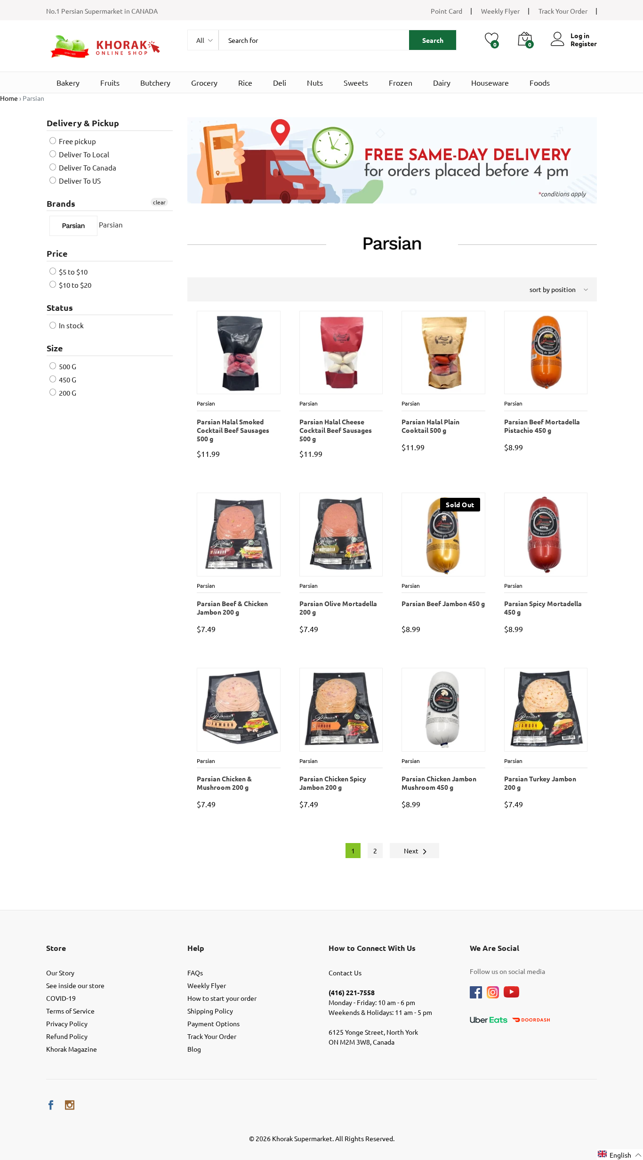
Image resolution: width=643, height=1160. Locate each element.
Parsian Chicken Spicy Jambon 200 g (332, 782)
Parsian (110, 224)
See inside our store (75, 985)
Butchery (155, 82)
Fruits (110, 82)
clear (159, 202)
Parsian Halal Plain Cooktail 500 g (430, 425)
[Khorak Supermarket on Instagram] (69, 1105)
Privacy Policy (67, 1023)
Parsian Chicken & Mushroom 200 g (223, 782)
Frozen (400, 82)
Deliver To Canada (86, 167)
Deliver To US (79, 180)
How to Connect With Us (372, 947)
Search (432, 40)
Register (584, 44)
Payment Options (213, 1023)
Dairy (441, 82)
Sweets (356, 82)
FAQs (195, 972)
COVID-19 (61, 998)
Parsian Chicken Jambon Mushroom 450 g (438, 782)
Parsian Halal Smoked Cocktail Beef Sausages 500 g (232, 426)
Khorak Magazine (71, 1049)
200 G (66, 392)
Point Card (446, 11)
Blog (194, 1049)
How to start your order (222, 998)
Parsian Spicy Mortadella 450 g (542, 607)
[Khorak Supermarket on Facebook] (51, 1105)
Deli (279, 82)
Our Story (60, 972)
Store (56, 947)
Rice (245, 82)
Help (195, 947)
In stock (70, 325)
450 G (66, 379)
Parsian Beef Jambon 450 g (442, 603)
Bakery (68, 82)
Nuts (315, 82)
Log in (580, 36)
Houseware (490, 82)
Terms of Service (70, 1010)
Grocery (204, 82)
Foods (540, 82)
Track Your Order (563, 11)
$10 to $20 (74, 284)
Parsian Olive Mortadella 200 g (338, 607)
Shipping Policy (210, 1010)
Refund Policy (67, 1036)
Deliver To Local (83, 154)
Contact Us (345, 972)
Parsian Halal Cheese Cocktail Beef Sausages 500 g (335, 426)
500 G (66, 366)
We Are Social (494, 947)
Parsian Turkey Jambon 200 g (540, 782)
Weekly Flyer (500, 11)
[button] (620, 1154)
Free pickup (76, 141)
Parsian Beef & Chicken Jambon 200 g (231, 607)
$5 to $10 (72, 271)
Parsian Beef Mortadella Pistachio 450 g (541, 425)
